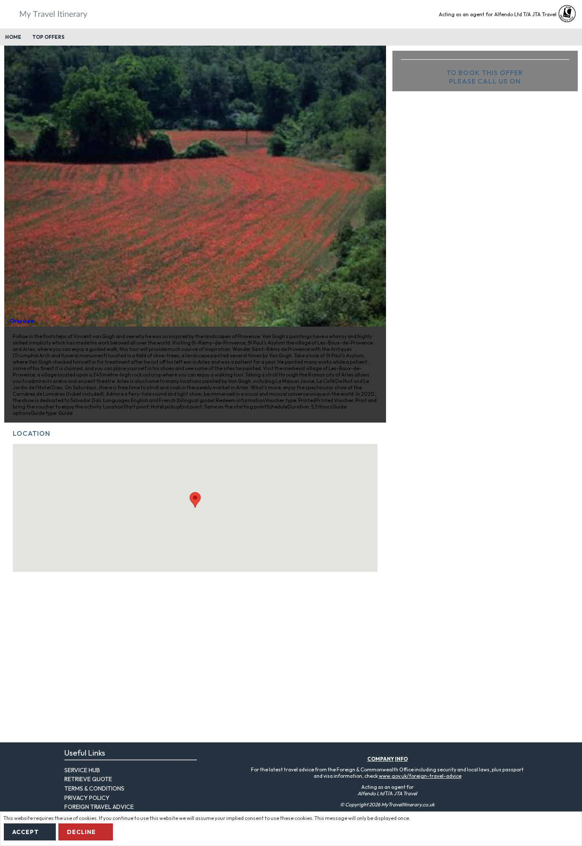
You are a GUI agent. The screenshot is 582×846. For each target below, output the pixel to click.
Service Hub (82, 770)
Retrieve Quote (88, 779)
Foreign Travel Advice (99, 807)
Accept (25, 832)
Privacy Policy (86, 798)
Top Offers (48, 37)
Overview (22, 321)
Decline (81, 832)
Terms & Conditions (94, 788)
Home (13, 37)
